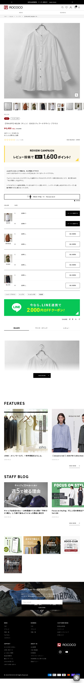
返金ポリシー (35, 661)
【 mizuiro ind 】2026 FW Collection (67, 455)
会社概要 (33, 647)
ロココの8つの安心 (9, 647)
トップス (18, 16)
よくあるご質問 (8, 653)
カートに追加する (73, 213)
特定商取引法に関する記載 (38, 658)
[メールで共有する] (79, 319)
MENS (21, 12)
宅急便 (41, 294)
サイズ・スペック (41, 328)
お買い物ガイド (8, 650)
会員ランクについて (63, 632)
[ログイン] (71, 7)
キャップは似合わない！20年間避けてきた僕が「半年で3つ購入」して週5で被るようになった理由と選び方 (25, 511)
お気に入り (60, 635)
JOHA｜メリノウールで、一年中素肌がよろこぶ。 (23, 455)
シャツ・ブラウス (10, 294)
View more (42, 375)
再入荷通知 (73, 234)
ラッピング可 (15, 118)
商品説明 (17, 328)
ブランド (6, 629)
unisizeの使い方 (9, 661)
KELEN (11, 16)
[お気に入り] (66, 7)
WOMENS (63, 12)
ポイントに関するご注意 (11, 135)
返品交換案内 (8, 656)
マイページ (60, 629)
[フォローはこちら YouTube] (66, 652)
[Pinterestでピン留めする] (72, 319)
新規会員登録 (61, 626)
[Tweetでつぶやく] (76, 319)
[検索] (62, 7)
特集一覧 (6, 632)
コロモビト (7, 638)
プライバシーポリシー (37, 656)
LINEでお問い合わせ (10, 664)
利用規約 (33, 653)
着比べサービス (8, 658)
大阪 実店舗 (34, 650)
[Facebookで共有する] (69, 319)
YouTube (6, 635)
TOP (5, 16)
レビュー (66, 328)
